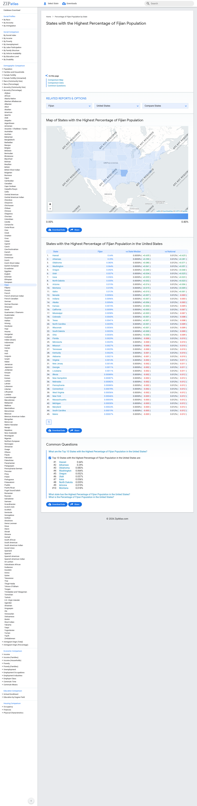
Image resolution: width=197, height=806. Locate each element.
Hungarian (8, 334)
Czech (7, 246)
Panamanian (9, 463)
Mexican (7, 414)
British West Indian (12, 170)
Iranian (7, 348)
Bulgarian (8, 172)
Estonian (8, 277)
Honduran (8, 326)
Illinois (55, 374)
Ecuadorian (9, 268)
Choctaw (8, 216)
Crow (6, 238)
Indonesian (9, 342)
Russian (7, 496)
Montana (56, 288)
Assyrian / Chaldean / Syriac (15, 129)
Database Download (12, 10)
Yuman (7, 633)
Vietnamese (9, 616)
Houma (7, 331)
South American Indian (13, 545)
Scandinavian (9, 504)
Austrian (7, 134)
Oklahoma (57, 263)
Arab (6, 118)
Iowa (54, 277)
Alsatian (7, 109)
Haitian (7, 320)
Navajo (7, 427)
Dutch (6, 260)
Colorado (56, 317)
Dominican (8, 257)
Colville (7, 222)
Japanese (8, 367)
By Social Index (10, 35)
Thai (6, 581)
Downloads (72, 3)
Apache (7, 115)
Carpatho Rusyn (10, 189)
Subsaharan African (12, 564)
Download (182, 123)
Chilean (7, 208)
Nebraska (56, 381)
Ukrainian (8, 605)
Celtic (6, 192)
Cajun (6, 178)
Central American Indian (14, 197)
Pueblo (7, 485)
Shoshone (8, 521)
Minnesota (57, 342)
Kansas (55, 306)
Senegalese (9, 515)
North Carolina (59, 324)
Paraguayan (9, 466)
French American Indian (14, 296)
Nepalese (8, 430)
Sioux (6, 526)
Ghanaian (8, 307)
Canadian (8, 183)
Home (48, 17)
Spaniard (8, 551)
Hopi (6, 329)
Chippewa (8, 214)
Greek (6, 310)
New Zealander (10, 433)
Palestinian (9, 460)
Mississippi (57, 313)
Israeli (7, 359)
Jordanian (8, 370)
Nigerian (7, 438)
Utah (54, 273)
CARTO (177, 211)
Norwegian (8, 444)
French (7, 293)
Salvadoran (9, 499)
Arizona (55, 284)
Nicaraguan (9, 436)
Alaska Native (10, 99)
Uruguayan (8, 608)
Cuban (7, 241)
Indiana (55, 299)
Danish (7, 252)
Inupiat (7, 345)
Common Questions (57, 86)
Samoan (7, 501)
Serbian (7, 518)
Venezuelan (9, 614)
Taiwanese (8, 578)
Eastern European (11, 266)
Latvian (7, 384)
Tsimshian (8, 595)
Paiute (7, 455)
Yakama (7, 625)
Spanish (7, 553)
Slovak (7, 532)
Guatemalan (9, 315)
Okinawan (8, 447)
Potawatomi (9, 482)
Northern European (12, 441)
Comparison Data (56, 83)
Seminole (8, 512)
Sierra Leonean (10, 523)
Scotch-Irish (9, 507)
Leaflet (158, 211)
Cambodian (9, 181)
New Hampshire (59, 378)
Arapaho (7, 120)
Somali (7, 537)
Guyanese (8, 318)
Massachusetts (59, 400)
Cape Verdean (10, 186)
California (56, 309)
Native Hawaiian (11, 425)
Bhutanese (8, 156)
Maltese (7, 405)
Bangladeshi (9, 140)
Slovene (7, 534)
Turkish (7, 597)
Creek (6, 233)
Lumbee (7, 394)
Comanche (8, 225)
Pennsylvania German (13, 468)
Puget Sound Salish (12, 490)
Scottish (7, 510)
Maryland (56, 407)
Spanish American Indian (14, 559)
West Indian (9, 622)
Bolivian (7, 162)
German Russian (11, 304)
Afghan (7, 93)
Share (76, 230)
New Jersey (57, 363)
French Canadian (11, 299)
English (7, 274)
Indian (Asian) (10, 340)
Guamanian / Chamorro (13, 312)
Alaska (55, 302)
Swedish (8, 570)
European (8, 282)
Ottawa (7, 452)
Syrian (7, 575)
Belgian (7, 148)
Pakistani (8, 458)
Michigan (56, 403)
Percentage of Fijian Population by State (71, 17)
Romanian (8, 493)
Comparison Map (55, 80)
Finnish (7, 290)
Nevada (55, 295)
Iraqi (6, 351)
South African (10, 540)
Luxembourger (10, 397)
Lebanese (8, 386)
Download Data (58, 230)
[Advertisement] (81, 51)
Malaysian (8, 403)
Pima (6, 474)
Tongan (7, 589)
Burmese (8, 175)
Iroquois (7, 356)
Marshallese (9, 408)
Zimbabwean (9, 638)
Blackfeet (8, 159)
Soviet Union (9, 548)
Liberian (7, 389)
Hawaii (55, 255)
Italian (7, 362)
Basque (7, 145)
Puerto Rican (9, 488)
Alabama (56, 356)
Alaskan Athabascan (12, 101)
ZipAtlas (184, 211)
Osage (7, 449)
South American (10, 542)
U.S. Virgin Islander (12, 600)
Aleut (6, 107)
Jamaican (8, 364)
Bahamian (8, 137)
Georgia (56, 367)
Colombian (8, 219)
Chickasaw (9, 205)
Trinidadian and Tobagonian (15, 592)
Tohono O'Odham (11, 586)
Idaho (55, 291)
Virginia (55, 360)
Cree (6, 230)
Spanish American (11, 556)
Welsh (7, 619)
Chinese (7, 211)
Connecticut (57, 389)
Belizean (7, 151)
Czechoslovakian (11, 249)
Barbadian (8, 142)
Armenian (8, 126)
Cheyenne (8, 203)
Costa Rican (9, 227)
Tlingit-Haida (9, 584)
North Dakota (58, 281)
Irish (6, 353)
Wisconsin (57, 327)
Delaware (8, 255)
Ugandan (8, 603)
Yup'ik (6, 636)
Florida (55, 338)
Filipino (7, 288)
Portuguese (9, 479)
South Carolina (59, 410)
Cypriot (7, 244)
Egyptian (7, 271)
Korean (7, 378)
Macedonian (9, 400)
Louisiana (56, 371)
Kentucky (56, 353)
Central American (11, 194)
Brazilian (7, 164)
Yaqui (6, 627)
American (8, 112)
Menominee (9, 411)
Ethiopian (8, 279)
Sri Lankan (8, 562)
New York (56, 396)
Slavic (6, 529)
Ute (5, 611)
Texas (55, 320)
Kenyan (7, 373)
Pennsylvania (58, 385)
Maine (55, 414)
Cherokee (8, 200)
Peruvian (8, 471)
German (7, 301)
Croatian (7, 236)
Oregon (55, 270)
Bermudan (8, 153)
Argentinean (9, 123)
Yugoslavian (9, 630)
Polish (7, 477)
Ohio (54, 335)
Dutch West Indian (12, 263)
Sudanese (8, 567)
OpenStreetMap (168, 211)
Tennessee (57, 349)
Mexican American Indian (14, 416)
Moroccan (8, 422)
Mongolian (8, 419)
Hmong (7, 323)
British (7, 167)
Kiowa (7, 375)
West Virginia (58, 392)
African (7, 96)
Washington (57, 266)
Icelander (8, 337)
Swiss (7, 573)
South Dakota (58, 331)
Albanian (8, 104)
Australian (8, 131)
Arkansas (56, 259)
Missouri (56, 345)
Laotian (7, 381)
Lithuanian (8, 392)
